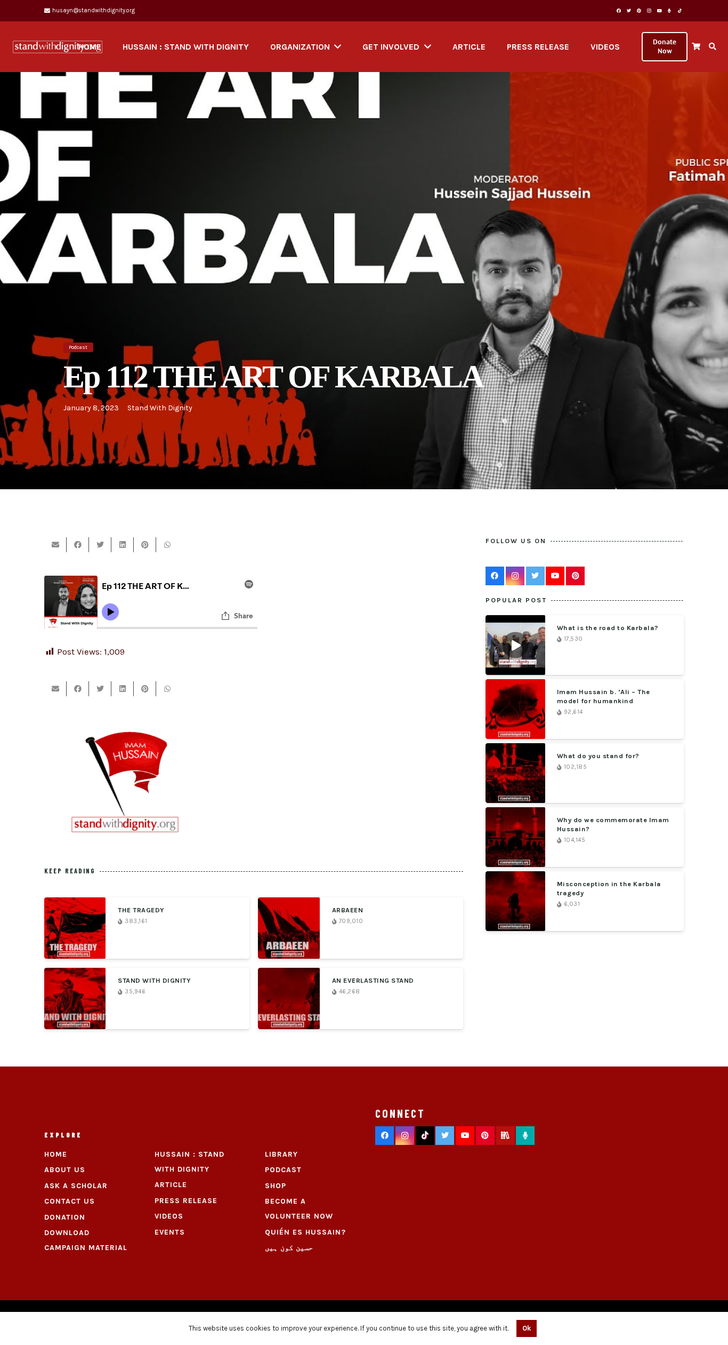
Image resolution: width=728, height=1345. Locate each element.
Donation (64, 1217)
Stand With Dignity (159, 407)
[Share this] (78, 544)
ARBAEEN (347, 910)
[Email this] (55, 544)
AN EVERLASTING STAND (373, 980)
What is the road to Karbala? (608, 628)
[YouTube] (659, 10)
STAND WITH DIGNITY (154, 980)
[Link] (57, 47)
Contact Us (69, 1201)
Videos (169, 1216)
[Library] (505, 1135)
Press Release (186, 1200)
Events (170, 1232)
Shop (275, 1185)
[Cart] (695, 46)
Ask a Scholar (76, 1185)
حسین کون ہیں (289, 1247)
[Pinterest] (639, 10)
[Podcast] (525, 1135)
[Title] (669, 10)
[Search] (712, 46)
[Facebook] (618, 10)
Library (281, 1154)
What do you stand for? (598, 756)
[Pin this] (145, 544)
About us (64, 1169)
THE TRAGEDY (141, 910)
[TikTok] (679, 10)
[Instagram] (649, 10)
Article (171, 1184)
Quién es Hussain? (305, 1232)
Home (55, 1154)
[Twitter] (629, 10)
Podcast (283, 1169)
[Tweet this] (100, 544)
